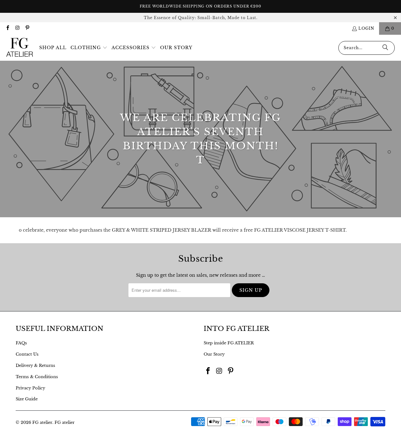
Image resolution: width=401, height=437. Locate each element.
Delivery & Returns (35, 365)
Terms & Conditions (37, 376)
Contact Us (27, 354)
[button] (88, 47)
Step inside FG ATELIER (229, 343)
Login (366, 28)
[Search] (385, 48)
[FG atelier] (19, 48)
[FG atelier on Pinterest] (27, 28)
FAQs (21, 343)
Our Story (214, 354)
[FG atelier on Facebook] (7, 28)
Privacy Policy (30, 388)
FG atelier (42, 422)
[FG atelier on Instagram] (17, 28)
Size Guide (27, 399)
